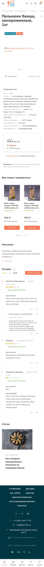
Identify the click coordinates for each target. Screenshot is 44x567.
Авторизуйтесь (12, 156)
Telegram (22, 513)
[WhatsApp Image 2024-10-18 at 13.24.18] (22, 49)
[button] (17, 235)
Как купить (15, 493)
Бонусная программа (22, 497)
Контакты (21, 506)
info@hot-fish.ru (23, 525)
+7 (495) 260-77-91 (22, 520)
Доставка (30, 489)
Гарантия (30, 493)
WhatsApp (28, 513)
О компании (14, 489)
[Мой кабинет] (35, 4)
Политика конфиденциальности (24, 537)
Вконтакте (16, 513)
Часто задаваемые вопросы (22, 502)
